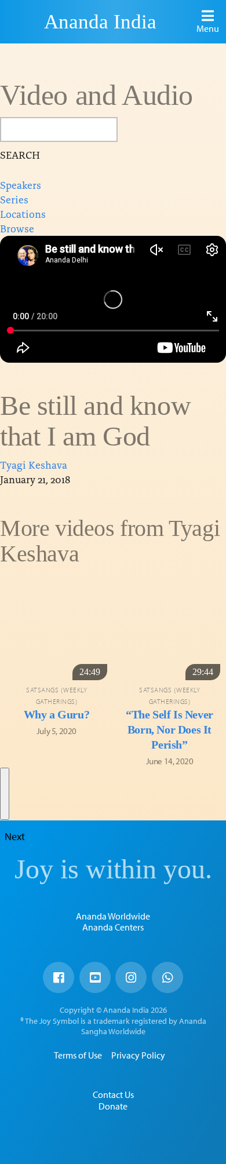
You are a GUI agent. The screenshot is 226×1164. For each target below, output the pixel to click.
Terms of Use (78, 1055)
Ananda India (100, 21)
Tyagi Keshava (33, 464)
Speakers (20, 184)
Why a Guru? (57, 714)
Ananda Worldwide (113, 916)
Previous (4, 597)
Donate (113, 1106)
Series (14, 199)
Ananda (24, 21)
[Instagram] (131, 977)
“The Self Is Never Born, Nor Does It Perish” (169, 729)
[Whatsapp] (167, 977)
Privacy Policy (138, 1055)
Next (4, 794)
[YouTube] (95, 977)
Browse (17, 228)
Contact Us (113, 1094)
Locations (23, 213)
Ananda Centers (113, 927)
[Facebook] (58, 977)
